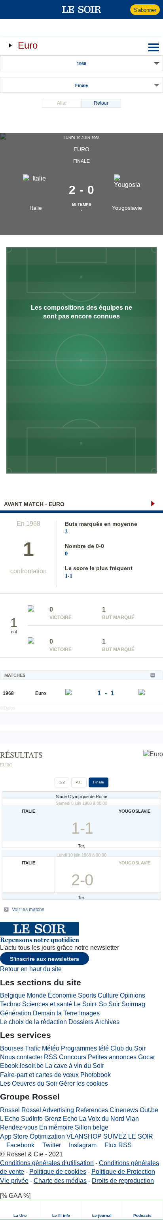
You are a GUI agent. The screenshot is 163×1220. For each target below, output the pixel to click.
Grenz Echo (61, 1118)
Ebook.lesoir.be (22, 1065)
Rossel (10, 1110)
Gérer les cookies (83, 1083)
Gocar (146, 1057)
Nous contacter (21, 1057)
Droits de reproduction (123, 1180)
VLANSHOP (84, 1136)
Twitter (51, 1145)
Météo (50, 1048)
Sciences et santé (47, 1004)
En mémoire (56, 1127)
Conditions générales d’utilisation (47, 1163)
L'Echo (9, 1118)
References (92, 1110)
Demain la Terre (55, 1013)
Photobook (95, 1074)
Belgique (12, 995)
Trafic (32, 1048)
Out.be (149, 1110)
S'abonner (145, 10)
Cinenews (124, 1110)
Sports (87, 995)
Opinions (132, 995)
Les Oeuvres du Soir (28, 1083)
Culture (108, 995)
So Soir (109, 1004)
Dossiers (80, 1022)
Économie (62, 995)
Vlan (132, 1118)
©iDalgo (7, 708)
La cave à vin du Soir (74, 1065)
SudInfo (32, 1118)
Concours (72, 1057)
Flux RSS (117, 1145)
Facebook (19, 1145)
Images (89, 1013)
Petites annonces (112, 1057)
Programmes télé (85, 1048)
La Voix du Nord (101, 1118)
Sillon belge (91, 1127)
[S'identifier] (123, 9)
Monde (36, 995)
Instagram (82, 1145)
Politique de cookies (57, 1171)
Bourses (11, 1048)
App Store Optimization (32, 1136)
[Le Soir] (81, 9)
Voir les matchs (28, 909)
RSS (50, 1057)
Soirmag (133, 1004)
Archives (107, 1022)
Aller (62, 103)
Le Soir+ (85, 1004)
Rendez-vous (19, 1127)
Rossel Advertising (47, 1110)
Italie (36, 208)
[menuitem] (20, 1210)
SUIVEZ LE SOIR (128, 1136)
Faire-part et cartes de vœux (39, 1074)
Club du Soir (128, 1048)
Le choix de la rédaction (33, 1022)
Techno (10, 1004)
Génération (15, 1013)
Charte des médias (60, 1180)
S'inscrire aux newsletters (44, 959)
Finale (81, 85)
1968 (81, 63)
